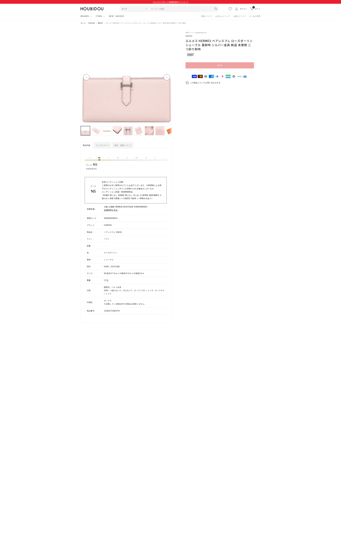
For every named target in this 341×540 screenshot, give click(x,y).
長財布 (100, 23)
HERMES (91, 23)
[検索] (215, 9)
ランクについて (102, 145)
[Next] (167, 77)
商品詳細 (86, 145)
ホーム (83, 23)
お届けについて (239, 16)
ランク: (91, 166)
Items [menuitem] (99, 16)
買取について (206, 16)
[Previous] (86, 77)
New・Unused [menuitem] (116, 16)
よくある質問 (254, 16)
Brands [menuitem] (85, 16)
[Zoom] (167, 36)
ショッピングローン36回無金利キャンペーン (170, 2)
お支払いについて (222, 16)
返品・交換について (122, 145)
